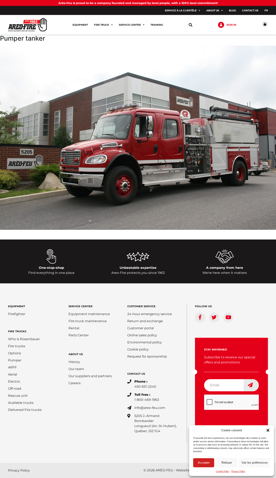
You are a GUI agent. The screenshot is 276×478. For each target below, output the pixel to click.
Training (157, 24)
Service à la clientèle (181, 10)
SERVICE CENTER (80, 306)
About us (212, 10)
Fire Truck (101, 24)
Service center (130, 24)
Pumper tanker (22, 38)
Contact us (250, 10)
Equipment (80, 24)
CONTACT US (136, 373)
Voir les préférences (254, 462)
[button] (268, 430)
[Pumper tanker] (138, 137)
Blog (232, 10)
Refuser (226, 462)
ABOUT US (75, 354)
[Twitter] (214, 317)
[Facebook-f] (200, 317)
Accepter (204, 462)
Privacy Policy (238, 471)
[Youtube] (228, 317)
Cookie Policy (222, 471)
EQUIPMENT (16, 306)
